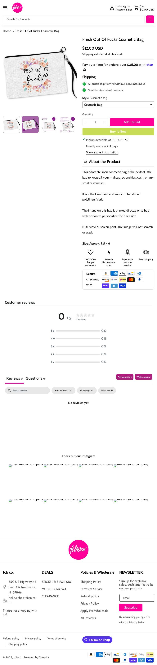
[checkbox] (107, 390)
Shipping (88, 54)
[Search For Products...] (150, 19)
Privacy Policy (89, 603)
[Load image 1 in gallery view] (11, 124)
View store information (102, 152)
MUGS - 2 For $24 (54, 589)
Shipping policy (18, 644)
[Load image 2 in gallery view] (30, 124)
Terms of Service (91, 589)
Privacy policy (33, 638)
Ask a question (125, 376)
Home (7, 31)
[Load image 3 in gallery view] (49, 124)
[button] (7, 8)
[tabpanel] (78, 416)
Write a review (144, 376)
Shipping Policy (90, 582)
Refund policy (89, 596)
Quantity (87, 114)
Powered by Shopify (36, 657)
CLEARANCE (50, 596)
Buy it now (118, 131)
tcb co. (18, 657)
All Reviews (88, 618)
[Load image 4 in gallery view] (67, 124)
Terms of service (56, 638)
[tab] (35, 379)
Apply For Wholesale (94, 611)
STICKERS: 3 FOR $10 (56, 582)
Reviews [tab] (14, 378)
